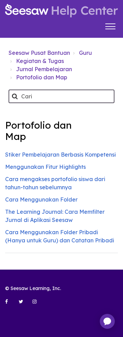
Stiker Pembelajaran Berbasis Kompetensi (60, 154)
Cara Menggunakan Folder (41, 199)
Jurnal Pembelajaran (44, 69)
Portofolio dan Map (41, 77)
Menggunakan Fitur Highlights (45, 166)
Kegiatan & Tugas (40, 61)
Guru (85, 52)
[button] (110, 25)
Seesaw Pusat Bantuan (39, 52)
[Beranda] (61, 10)
